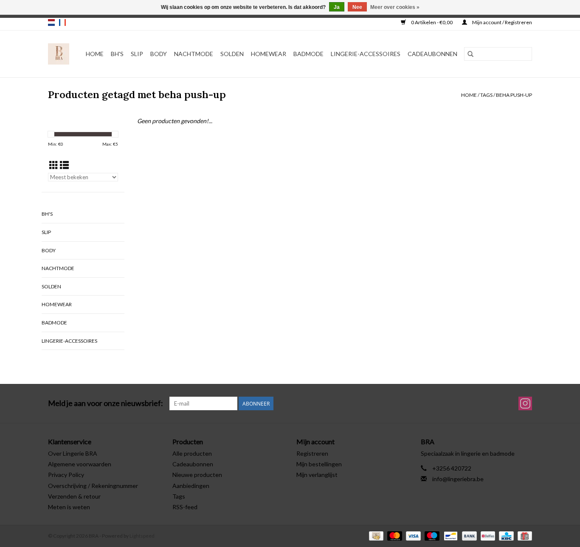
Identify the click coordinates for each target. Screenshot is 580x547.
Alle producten (192, 453)
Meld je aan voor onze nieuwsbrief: (105, 403)
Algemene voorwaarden (79, 464)
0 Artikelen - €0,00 (431, 22)
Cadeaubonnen (432, 53)
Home (95, 53)
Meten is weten (69, 506)
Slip (137, 53)
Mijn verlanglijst (317, 474)
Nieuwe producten (197, 474)
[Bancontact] (449, 535)
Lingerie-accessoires (365, 53)
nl (51, 22)
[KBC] (505, 535)
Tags (486, 95)
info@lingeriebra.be (458, 478)
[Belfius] (487, 535)
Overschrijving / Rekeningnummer (93, 485)
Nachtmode (193, 53)
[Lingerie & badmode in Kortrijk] (59, 54)
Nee (357, 7)
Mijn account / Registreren (501, 22)
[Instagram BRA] (525, 403)
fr (62, 22)
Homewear (268, 53)
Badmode (308, 53)
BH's (117, 53)
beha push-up (514, 95)
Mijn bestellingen (319, 464)
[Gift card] (523, 535)
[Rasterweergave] (53, 165)
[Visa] (412, 535)
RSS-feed (184, 506)
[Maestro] (431, 535)
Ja (337, 7)
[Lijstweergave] (64, 165)
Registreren (312, 453)
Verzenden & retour (74, 496)
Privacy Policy (66, 474)
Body (158, 53)
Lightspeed (142, 536)
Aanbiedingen (190, 485)
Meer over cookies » (395, 7)
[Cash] (375, 535)
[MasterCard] (393, 535)
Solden (232, 53)
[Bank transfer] (468, 535)
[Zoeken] (470, 54)
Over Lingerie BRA (72, 453)
